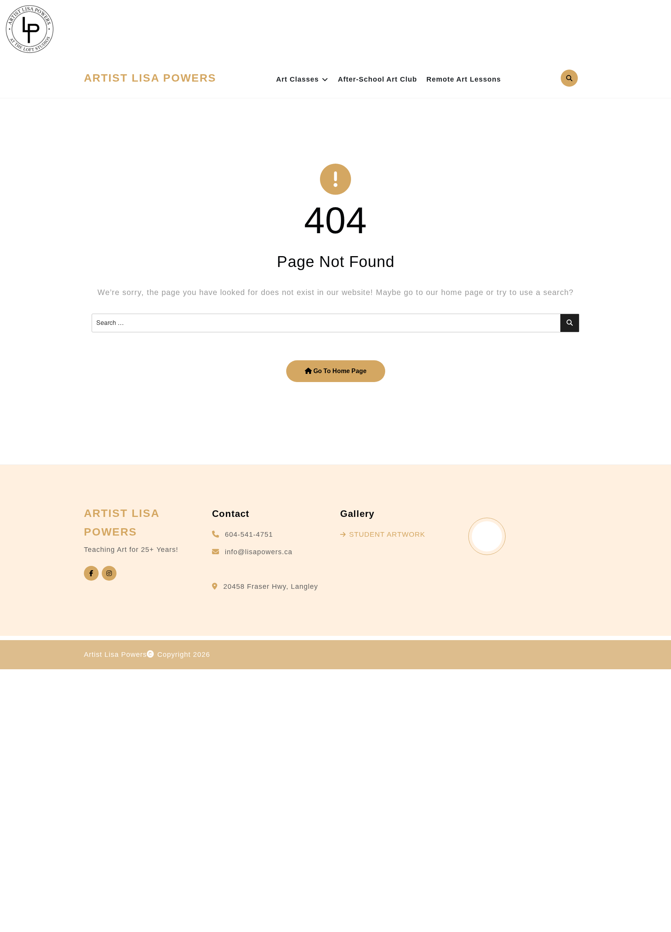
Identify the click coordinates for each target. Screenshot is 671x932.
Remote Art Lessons (463, 79)
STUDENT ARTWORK (387, 534)
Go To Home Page (339, 371)
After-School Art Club (377, 79)
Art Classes (297, 79)
